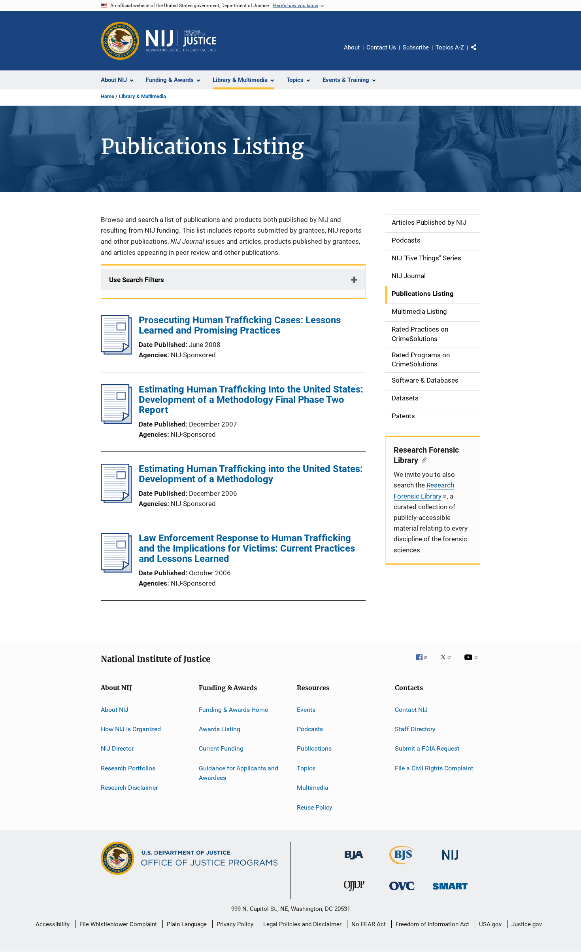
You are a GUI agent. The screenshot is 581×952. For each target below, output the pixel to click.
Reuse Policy (314, 807)
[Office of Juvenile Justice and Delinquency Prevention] (354, 892)
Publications (314, 748)
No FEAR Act (368, 924)
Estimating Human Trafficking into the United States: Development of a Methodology (251, 474)
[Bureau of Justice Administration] (354, 861)
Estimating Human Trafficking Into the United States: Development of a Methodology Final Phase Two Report (251, 399)
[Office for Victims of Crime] (402, 891)
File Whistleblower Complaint (118, 924)
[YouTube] (472, 662)
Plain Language (187, 924)
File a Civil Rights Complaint (434, 768)
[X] (448, 662)
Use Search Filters (136, 280)
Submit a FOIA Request (427, 748)
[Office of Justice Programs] (120, 40)
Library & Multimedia (142, 96)
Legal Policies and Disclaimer (302, 924)
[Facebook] (425, 662)
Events (306, 709)
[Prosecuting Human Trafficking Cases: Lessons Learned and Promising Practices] (116, 352)
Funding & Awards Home (233, 709)
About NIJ (114, 709)
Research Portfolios (128, 768)
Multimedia (312, 787)
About (352, 47)
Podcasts (310, 729)
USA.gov (490, 924)
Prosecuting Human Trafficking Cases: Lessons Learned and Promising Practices (240, 325)
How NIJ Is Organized (131, 729)
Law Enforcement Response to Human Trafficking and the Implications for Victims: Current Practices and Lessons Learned (247, 548)
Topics (306, 768)
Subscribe (416, 47)
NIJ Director (117, 748)
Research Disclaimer (129, 787)
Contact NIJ (411, 709)
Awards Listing (219, 729)
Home (107, 96)
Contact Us (381, 47)
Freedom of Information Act (432, 924)
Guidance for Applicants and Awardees (238, 772)
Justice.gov (526, 924)
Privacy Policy (235, 924)
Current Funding (221, 748)
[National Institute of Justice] (450, 861)
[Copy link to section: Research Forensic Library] (422, 459)
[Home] (181, 40)
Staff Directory (415, 729)
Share (480, 53)
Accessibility (53, 924)
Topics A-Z (450, 47)
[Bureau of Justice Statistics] (402, 865)
